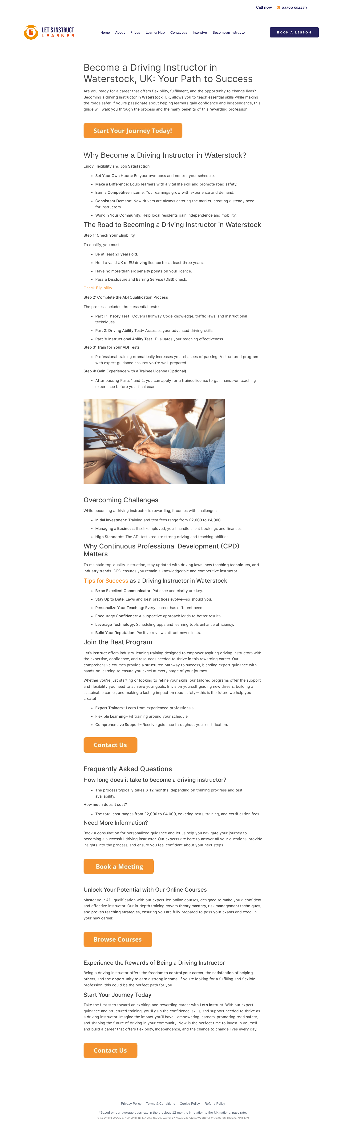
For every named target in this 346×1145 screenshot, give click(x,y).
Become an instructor (229, 32)
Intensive (200, 32)
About (120, 32)
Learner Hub (155, 32)
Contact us (178, 32)
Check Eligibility (98, 287)
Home (105, 32)
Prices (135, 32)
